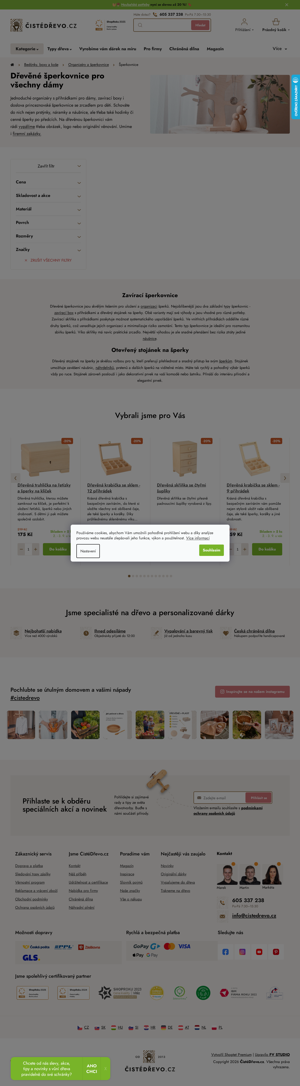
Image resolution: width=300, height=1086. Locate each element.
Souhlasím (211, 550)
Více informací (198, 538)
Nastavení (88, 551)
